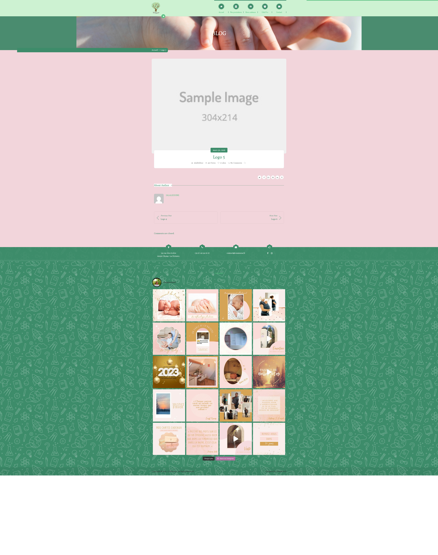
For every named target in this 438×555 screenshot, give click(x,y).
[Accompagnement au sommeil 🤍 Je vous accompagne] (169, 305)
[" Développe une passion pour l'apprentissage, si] (269, 405)
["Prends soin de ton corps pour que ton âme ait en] (236, 372)
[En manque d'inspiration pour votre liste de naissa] (169, 439)
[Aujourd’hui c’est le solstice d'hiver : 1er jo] (169, 405)
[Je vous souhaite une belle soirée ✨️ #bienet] (202, 439)
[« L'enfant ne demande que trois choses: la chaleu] (236, 305)
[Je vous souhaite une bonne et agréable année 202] (169, 372)
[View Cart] (163, 16)
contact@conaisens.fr (236, 253)
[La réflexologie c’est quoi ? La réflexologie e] (202, 305)
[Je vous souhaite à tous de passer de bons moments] (269, 372)
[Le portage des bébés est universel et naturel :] (269, 305)
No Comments (236, 163)
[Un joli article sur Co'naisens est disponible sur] (202, 339)
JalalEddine (198, 163)
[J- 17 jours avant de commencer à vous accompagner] (236, 405)
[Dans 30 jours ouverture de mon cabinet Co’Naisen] (269, 439)
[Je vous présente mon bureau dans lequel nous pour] (202, 372)
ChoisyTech (281, 471)
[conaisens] (156, 8)
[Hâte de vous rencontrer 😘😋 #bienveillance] (269, 339)
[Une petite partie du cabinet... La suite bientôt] (236, 439)
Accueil (155, 50)
